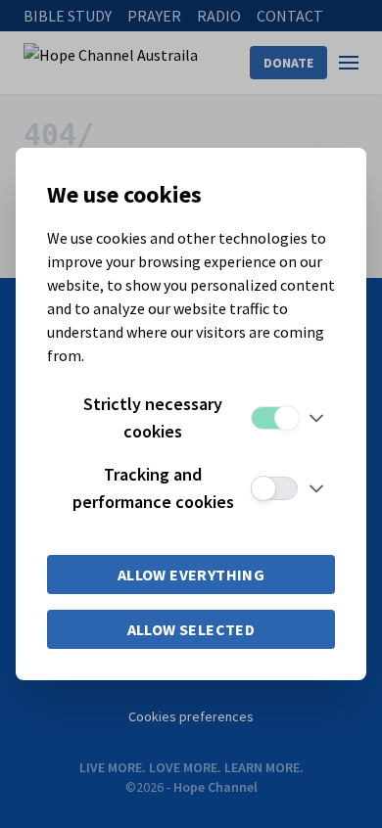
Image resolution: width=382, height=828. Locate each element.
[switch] (274, 418)
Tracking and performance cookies (153, 488)
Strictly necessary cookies (152, 417)
